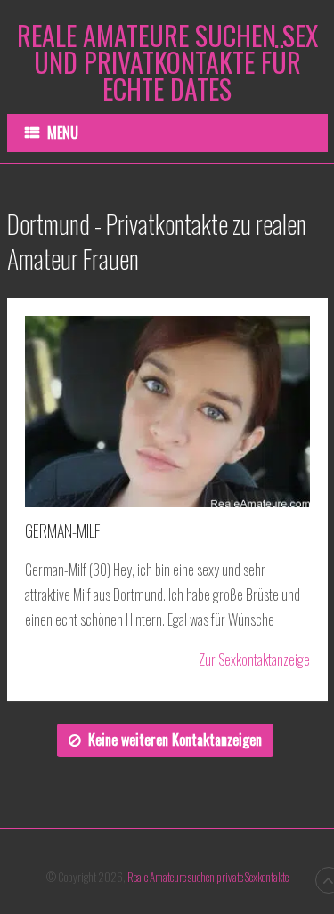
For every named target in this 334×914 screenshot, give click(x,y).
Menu (62, 132)
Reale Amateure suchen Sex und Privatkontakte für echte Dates (167, 62)
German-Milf (63, 530)
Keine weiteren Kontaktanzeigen (175, 739)
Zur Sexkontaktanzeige (254, 660)
